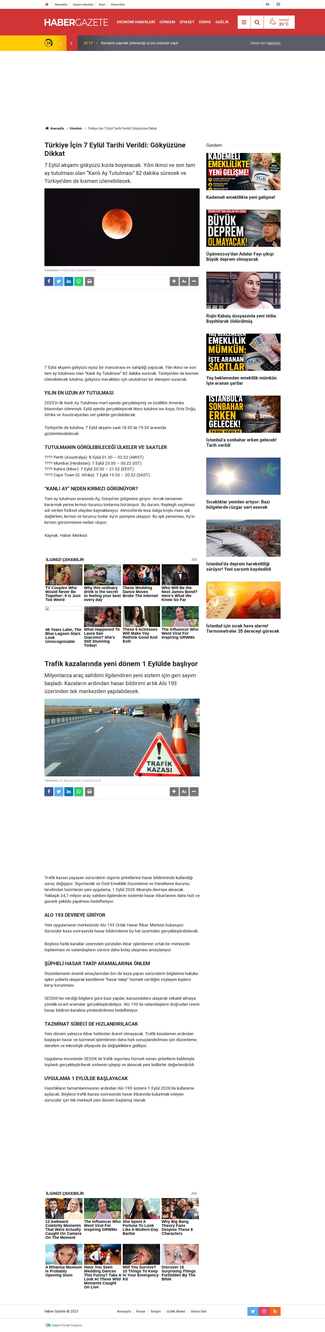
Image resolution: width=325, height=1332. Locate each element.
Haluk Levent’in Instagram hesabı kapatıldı (133, 43)
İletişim (156, 1311)
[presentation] (60, 43)
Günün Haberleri (83, 4)
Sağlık (222, 22)
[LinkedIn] (68, 281)
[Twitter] (58, 281)
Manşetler (61, 4)
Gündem (167, 22)
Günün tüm (265, 43)
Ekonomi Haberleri (136, 22)
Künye (140, 1311)
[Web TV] (267, 4)
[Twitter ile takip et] (252, 1311)
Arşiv (102, 4)
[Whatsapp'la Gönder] (78, 281)
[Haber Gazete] (76, 22)
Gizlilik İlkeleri (175, 1311)
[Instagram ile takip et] (264, 1311)
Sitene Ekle (118, 4)
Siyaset (187, 22)
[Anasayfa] (46, 4)
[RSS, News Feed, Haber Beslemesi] (275, 1311)
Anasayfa (124, 1311)
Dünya (205, 22)
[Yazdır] (89, 281)
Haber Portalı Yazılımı (67, 1325)
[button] (174, 281)
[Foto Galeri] (278, 4)
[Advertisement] (162, 89)
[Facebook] (48, 281)
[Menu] (244, 22)
